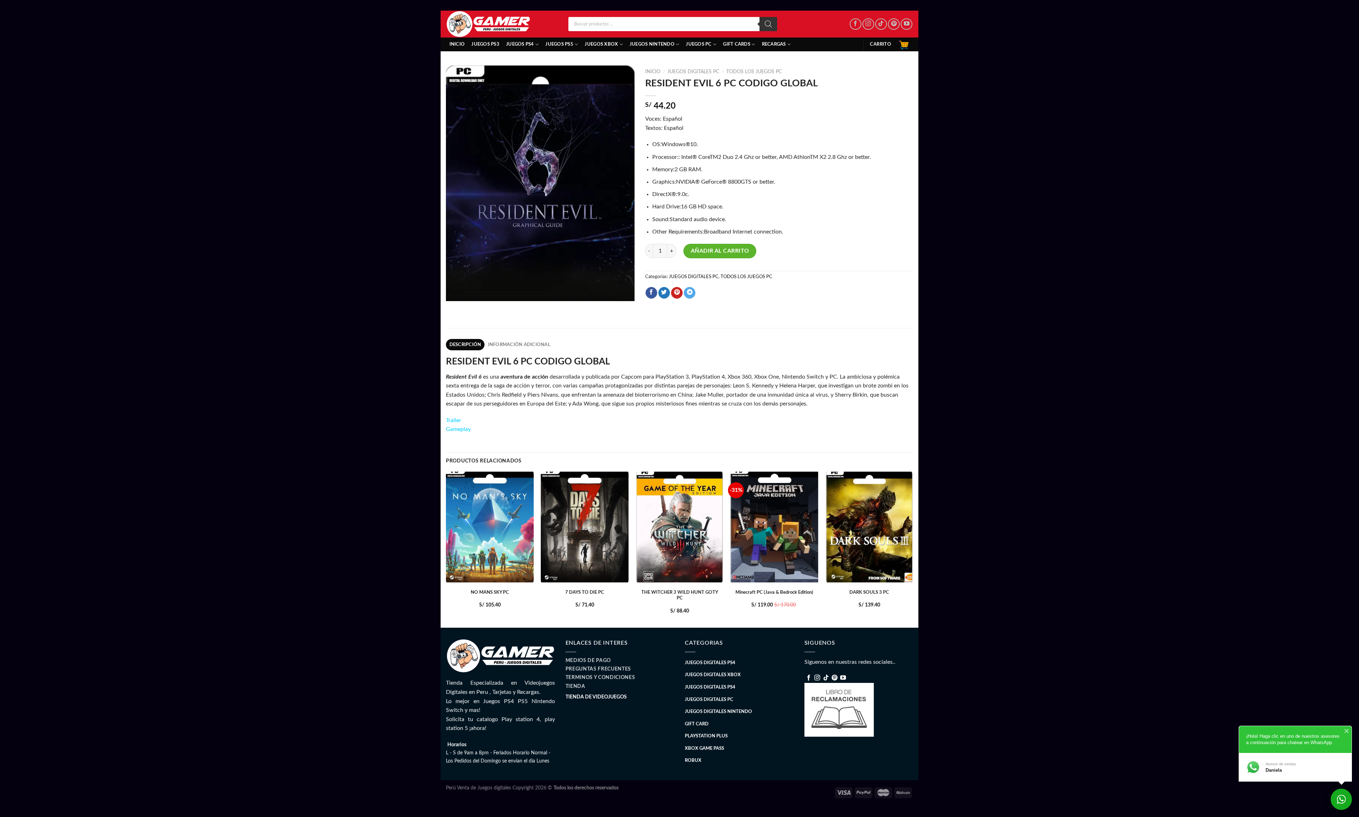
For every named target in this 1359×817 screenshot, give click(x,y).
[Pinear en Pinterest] (677, 293)
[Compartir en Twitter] (664, 293)
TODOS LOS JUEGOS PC (754, 71)
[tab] (465, 344)
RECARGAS (774, 44)
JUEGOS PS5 (559, 44)
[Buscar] (768, 24)
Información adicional (519, 345)
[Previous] (446, 549)
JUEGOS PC (698, 44)
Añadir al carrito (720, 251)
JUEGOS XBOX (601, 44)
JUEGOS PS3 (485, 44)
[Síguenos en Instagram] (868, 24)
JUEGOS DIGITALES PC (693, 71)
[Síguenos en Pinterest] (894, 24)
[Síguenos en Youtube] (906, 24)
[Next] (912, 549)
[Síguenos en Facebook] (855, 24)
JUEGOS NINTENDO (652, 44)
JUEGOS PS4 (520, 44)
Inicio (457, 44)
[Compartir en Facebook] (651, 293)
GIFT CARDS (736, 44)
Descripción (465, 345)
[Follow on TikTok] (881, 24)
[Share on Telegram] (689, 293)
